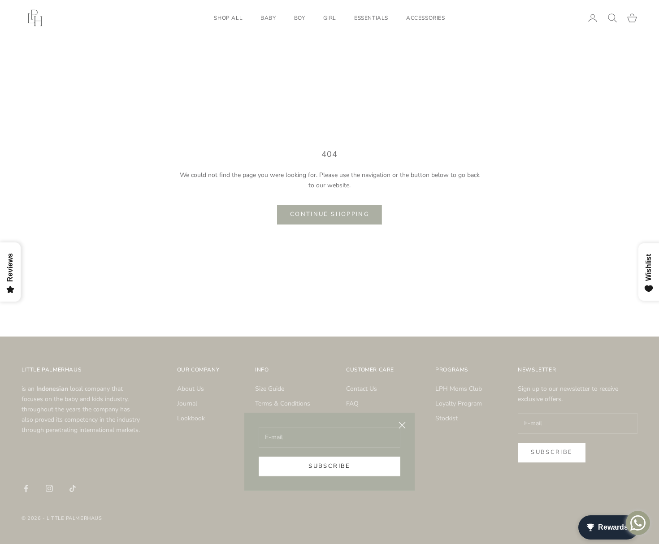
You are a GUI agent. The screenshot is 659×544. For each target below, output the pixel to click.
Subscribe (329, 466)
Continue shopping (329, 214)
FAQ (352, 403)
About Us (190, 388)
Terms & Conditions (282, 403)
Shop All (228, 18)
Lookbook (191, 418)
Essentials (371, 18)
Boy (299, 18)
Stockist (446, 418)
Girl (329, 18)
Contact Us (361, 388)
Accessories (425, 18)
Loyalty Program (458, 403)
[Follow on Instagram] (49, 488)
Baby (268, 18)
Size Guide (269, 388)
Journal (187, 403)
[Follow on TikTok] (72, 488)
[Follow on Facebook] (26, 488)
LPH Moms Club (458, 388)
